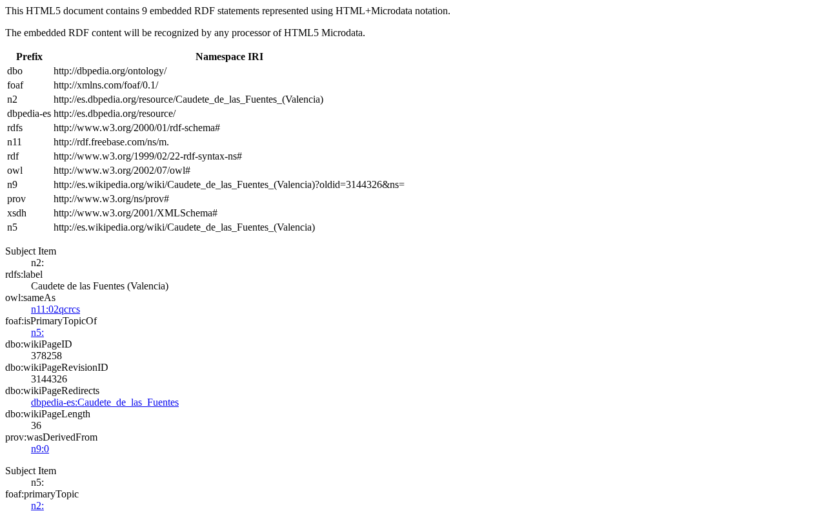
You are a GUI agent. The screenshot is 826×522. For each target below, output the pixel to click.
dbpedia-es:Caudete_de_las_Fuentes (105, 402)
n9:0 (40, 448)
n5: (37, 332)
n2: (37, 505)
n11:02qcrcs (55, 309)
